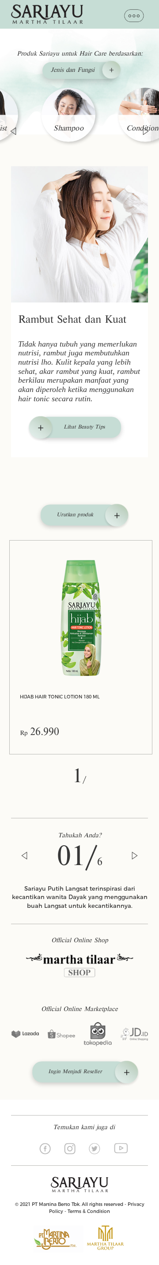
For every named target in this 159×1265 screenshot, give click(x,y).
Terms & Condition (89, 1211)
